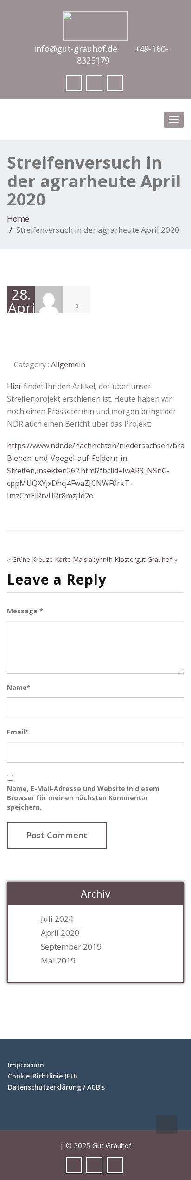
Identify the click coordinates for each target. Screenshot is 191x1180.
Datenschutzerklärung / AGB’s (56, 1087)
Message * (25, 610)
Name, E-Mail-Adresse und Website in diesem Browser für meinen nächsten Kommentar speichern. (83, 797)
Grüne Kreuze (32, 559)
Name (18, 687)
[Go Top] (166, 1124)
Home (18, 218)
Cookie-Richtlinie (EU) (42, 1076)
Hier (14, 386)
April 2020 (60, 933)
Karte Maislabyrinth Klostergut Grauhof (113, 559)
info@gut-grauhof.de (75, 48)
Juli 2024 (57, 919)
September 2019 (71, 946)
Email (17, 731)
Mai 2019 (58, 960)
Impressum (26, 1064)
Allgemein (68, 364)
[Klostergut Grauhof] (95, 23)
